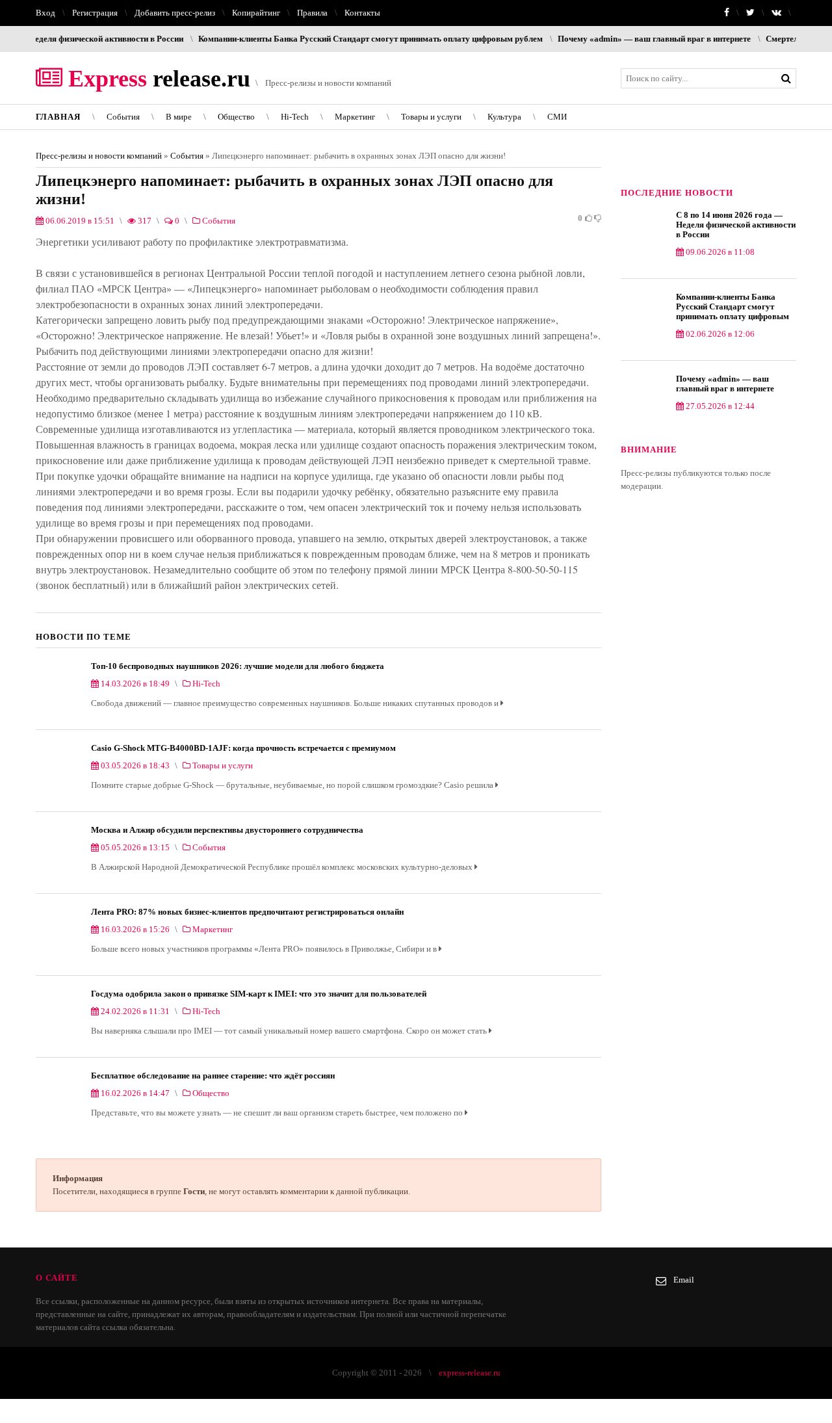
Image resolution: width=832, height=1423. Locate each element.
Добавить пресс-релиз (175, 13)
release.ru (156, 79)
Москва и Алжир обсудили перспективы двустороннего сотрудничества (227, 830)
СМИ (557, 117)
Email (683, 1280)
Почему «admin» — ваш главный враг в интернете (619, 39)
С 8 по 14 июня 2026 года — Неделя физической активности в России (736, 224)
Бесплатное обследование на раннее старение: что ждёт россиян (213, 1075)
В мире (179, 117)
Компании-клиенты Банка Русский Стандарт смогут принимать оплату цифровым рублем (335, 39)
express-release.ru (469, 1372)
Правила (312, 13)
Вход (45, 13)
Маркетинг (355, 117)
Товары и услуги (431, 117)
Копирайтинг (256, 13)
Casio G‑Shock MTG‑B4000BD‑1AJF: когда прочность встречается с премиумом (243, 748)
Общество (236, 117)
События (123, 117)
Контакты (362, 13)
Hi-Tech (295, 117)
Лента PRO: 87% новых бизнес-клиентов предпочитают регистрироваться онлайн (247, 912)
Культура (504, 117)
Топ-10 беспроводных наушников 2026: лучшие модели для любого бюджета (237, 666)
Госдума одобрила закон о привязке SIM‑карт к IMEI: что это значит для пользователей (258, 994)
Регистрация (95, 13)
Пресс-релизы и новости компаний (99, 156)
